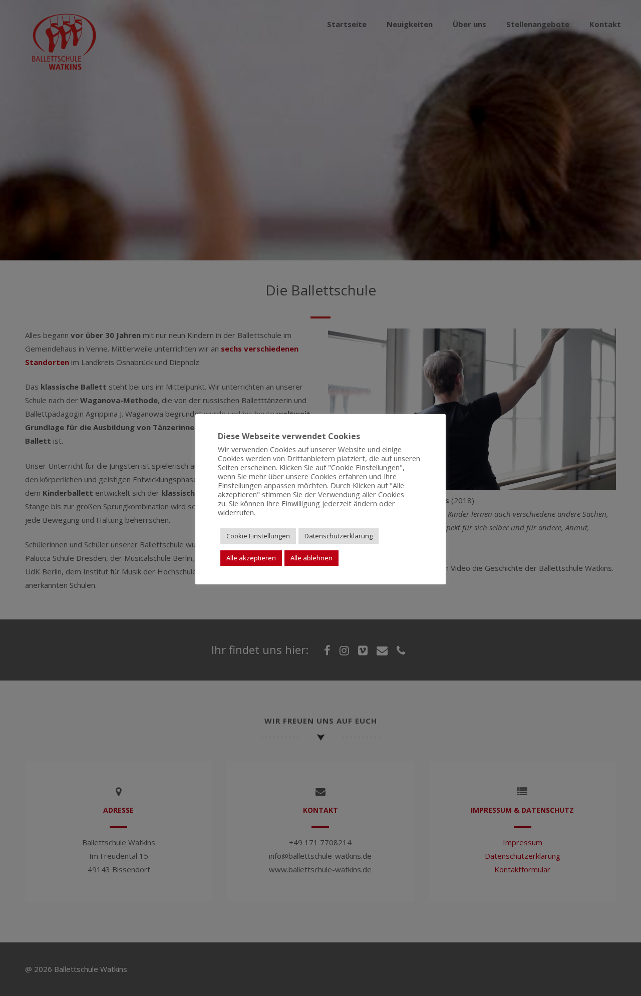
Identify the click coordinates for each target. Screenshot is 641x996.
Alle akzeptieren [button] (251, 557)
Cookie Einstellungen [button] (258, 535)
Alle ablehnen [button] (311, 557)
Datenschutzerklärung (338, 535)
